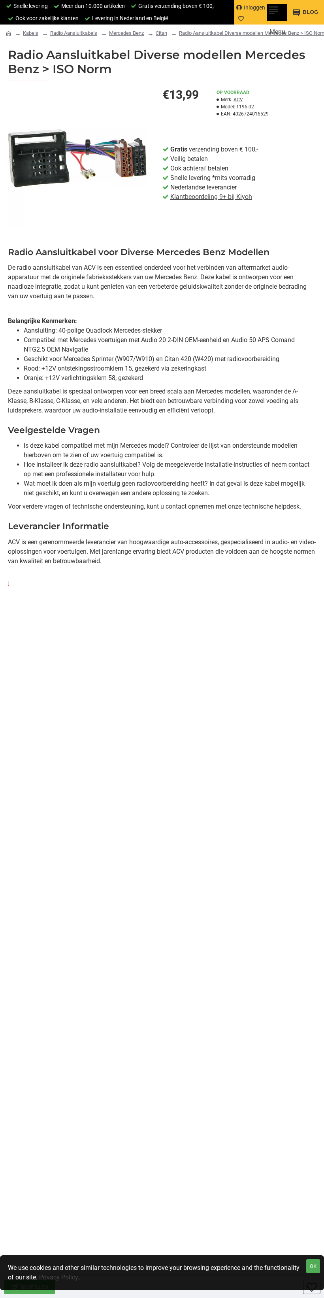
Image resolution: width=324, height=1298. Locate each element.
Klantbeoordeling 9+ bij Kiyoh (211, 197)
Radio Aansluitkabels (73, 33)
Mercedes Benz (126, 33)
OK (313, 1266)
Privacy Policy (58, 1277)
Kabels (30, 33)
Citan (161, 33)
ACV (238, 99)
